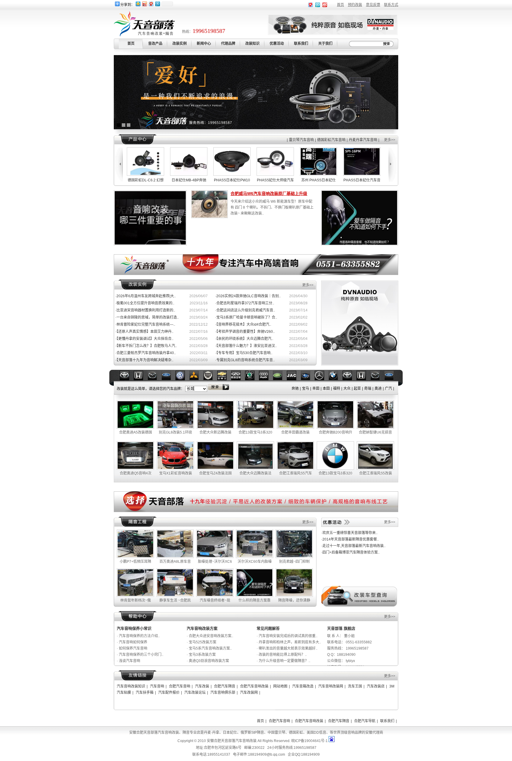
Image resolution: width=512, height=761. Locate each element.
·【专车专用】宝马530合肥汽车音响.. (243, 353)
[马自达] (127, 379)
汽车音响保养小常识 (134, 628)
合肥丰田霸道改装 (295, 432)
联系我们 (387, 721)
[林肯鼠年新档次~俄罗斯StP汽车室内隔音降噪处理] (135, 596)
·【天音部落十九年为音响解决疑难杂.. (144, 360)
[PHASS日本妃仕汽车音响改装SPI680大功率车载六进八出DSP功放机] (379, 174)
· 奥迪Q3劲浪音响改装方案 (208, 661)
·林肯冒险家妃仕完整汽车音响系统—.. (145, 324)
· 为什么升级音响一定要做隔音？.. (283, 661)
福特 (336, 388)
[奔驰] (294, 379)
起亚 (357, 388)
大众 (347, 388)
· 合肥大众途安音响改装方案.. (210, 636)
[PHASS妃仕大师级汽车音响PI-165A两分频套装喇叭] (249, 174)
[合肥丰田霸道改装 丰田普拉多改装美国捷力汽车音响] (295, 428)
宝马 (305, 388)
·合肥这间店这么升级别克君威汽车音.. (245, 310)
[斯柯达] (224, 379)
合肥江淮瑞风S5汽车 (295, 473)
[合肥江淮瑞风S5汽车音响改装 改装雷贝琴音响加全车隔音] (295, 468)
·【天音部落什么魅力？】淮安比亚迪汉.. (246, 346)
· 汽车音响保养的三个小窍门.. (140, 655)
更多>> (389, 140)
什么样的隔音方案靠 (255, 600)
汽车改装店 (376, 686)
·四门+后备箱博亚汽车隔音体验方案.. (350, 552)
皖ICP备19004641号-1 (309, 741)
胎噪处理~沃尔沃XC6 (215, 561)
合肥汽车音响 (179, 686)
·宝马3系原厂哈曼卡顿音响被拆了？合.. (246, 317)
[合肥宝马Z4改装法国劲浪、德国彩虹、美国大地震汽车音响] (215, 468)
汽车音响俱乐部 (222, 692)
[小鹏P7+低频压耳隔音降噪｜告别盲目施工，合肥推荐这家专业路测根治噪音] (135, 557)
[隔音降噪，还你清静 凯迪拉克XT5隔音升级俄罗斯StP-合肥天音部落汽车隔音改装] (294, 596)
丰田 (315, 388)
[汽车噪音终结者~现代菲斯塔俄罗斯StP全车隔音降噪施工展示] (214, 596)
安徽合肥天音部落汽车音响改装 (232, 741)
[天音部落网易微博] (310, 6)
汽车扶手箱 (144, 692)
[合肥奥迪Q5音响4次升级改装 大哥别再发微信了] (135, 468)
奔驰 (295, 388)
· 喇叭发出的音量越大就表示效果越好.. (287, 648)
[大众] (154, 379)
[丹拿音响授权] (256, 128)
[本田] (335, 379)
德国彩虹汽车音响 (331, 140)
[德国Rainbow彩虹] (332, 33)
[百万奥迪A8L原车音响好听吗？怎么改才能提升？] (175, 557)
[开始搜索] (387, 44)
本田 (326, 388)
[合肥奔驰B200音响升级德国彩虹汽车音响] (335, 428)
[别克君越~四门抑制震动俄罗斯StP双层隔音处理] (294, 557)
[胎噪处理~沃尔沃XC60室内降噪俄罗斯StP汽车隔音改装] (214, 557)
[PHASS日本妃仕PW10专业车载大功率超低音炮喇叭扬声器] (206, 174)
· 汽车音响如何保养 (132, 642)
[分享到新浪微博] (144, 3)
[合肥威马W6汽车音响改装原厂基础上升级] (209, 216)
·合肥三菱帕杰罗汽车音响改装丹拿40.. (145, 353)
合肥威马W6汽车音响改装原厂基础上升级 (269, 193)
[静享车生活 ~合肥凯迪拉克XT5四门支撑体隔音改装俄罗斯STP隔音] (175, 596)
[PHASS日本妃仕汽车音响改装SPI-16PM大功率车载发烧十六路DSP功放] (335, 174)
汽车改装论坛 (195, 692)
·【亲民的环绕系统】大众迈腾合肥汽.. (244, 339)
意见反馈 (373, 5)
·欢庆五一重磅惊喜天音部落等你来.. (349, 533)
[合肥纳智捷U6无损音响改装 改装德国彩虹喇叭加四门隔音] (375, 428)
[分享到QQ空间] (138, 3)
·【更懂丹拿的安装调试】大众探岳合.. (144, 339)
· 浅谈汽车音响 (128, 661)
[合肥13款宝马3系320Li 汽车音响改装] (335, 468)
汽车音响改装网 (330, 686)
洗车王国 (355, 686)
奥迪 (378, 388)
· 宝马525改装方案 (201, 642)
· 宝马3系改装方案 (201, 655)
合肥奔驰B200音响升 (335, 432)
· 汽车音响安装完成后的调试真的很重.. (287, 636)
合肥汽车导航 (364, 721)
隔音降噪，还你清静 (294, 600)
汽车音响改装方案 (202, 628)
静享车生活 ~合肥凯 (175, 600)
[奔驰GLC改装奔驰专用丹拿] (359, 244)
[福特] (140, 379)
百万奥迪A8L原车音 (175, 561)
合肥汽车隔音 (224, 686)
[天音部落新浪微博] (324, 6)
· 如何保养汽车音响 (132, 648)
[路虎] (252, 379)
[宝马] (308, 379)
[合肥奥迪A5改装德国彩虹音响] (135, 428)
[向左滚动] (118, 165)
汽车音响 (157, 686)
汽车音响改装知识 (131, 686)
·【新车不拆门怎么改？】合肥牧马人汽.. (146, 346)
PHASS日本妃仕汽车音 (335, 180)
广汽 (388, 388)
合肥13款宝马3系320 (255, 432)
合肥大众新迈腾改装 (215, 432)
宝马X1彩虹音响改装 (175, 473)
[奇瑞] (210, 379)
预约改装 (355, 5)
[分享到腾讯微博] (157, 3)
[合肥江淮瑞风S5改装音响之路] (375, 468)
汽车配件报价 (169, 692)
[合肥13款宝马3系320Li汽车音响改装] (255, 428)
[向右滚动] (393, 165)
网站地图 (280, 686)
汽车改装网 (249, 692)
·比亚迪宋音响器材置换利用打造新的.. (145, 310)
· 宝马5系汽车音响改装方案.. (209, 648)
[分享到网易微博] (151, 3)
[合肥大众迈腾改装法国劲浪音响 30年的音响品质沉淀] (255, 468)
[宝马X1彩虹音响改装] (175, 468)
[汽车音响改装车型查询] (359, 605)
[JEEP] (182, 379)
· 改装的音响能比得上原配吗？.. (282, 655)
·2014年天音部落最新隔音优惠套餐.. (350, 539)
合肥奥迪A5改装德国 (135, 432)
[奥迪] (238, 379)
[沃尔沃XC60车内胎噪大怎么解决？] (254, 557)
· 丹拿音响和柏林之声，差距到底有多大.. (289, 642)
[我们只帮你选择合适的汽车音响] (150, 243)
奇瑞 (367, 388)
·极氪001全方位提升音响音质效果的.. (144, 303)
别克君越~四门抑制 (294, 561)
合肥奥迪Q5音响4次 (135, 473)
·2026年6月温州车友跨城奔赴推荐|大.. (145, 296)
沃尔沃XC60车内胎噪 (255, 561)
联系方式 (391, 5)
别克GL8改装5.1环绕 (175, 432)
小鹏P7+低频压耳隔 (135, 561)
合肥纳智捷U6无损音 (375, 432)
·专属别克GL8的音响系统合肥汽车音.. (245, 360)
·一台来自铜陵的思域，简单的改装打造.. (147, 317)
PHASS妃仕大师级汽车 (249, 180)
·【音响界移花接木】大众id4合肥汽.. (243, 324)
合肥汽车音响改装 (254, 686)
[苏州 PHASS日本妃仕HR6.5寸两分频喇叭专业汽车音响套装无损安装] (292, 174)
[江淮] (266, 379)
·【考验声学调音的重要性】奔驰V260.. (245, 332)
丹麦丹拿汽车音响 (363, 140)
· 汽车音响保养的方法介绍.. (138, 636)
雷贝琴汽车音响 (301, 140)
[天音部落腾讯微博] (317, 6)
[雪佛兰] (196, 379)
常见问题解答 (268, 628)
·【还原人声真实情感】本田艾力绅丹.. (144, 332)
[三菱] (168, 379)
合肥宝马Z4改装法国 (215, 473)
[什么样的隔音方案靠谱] (254, 596)
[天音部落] (256, 274)
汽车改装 (202, 686)
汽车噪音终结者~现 (215, 600)
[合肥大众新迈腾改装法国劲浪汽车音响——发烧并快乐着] (215, 428)
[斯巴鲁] (280, 379)
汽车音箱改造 (302, 686)
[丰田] (322, 379)
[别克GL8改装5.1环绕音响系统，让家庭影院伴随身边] (175, 428)
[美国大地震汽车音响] (360, 364)
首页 (340, 5)
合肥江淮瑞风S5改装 (375, 473)
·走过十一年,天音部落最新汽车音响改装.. (353, 546)
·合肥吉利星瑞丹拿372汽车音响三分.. (244, 303)
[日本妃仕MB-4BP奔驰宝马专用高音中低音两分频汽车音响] (162, 174)
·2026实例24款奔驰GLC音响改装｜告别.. (248, 296)
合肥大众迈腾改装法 (255, 473)
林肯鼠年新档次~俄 (135, 600)
